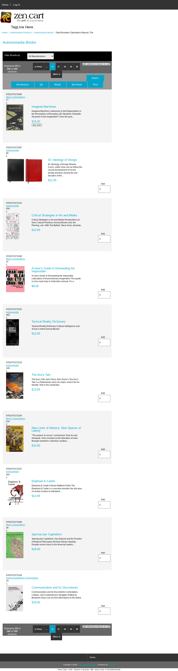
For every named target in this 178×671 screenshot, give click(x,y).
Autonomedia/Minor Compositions (22, 578)
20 (77, 67)
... (46, 67)
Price (95, 84)
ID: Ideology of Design (62, 160)
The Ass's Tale (41, 374)
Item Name (77, 84)
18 (65, 67)
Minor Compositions (15, 97)
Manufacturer (22, 84)
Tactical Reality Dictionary (49, 321)
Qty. (41, 84)
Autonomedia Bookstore (87, 665)
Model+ (95, 78)
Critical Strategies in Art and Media (54, 215)
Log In (16, 4)
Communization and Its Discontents (55, 587)
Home (5, 4)
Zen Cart (111, 665)
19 (71, 67)
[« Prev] (38, 67)
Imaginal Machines (44, 106)
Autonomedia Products (21, 32)
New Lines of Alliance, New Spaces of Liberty (56, 429)
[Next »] (56, 74)
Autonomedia (12, 150)
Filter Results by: (12, 55)
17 (59, 67)
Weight (57, 84)
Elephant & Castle (43, 481)
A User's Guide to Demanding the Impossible (53, 270)
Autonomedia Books (43, 32)
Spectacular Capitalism (47, 534)
